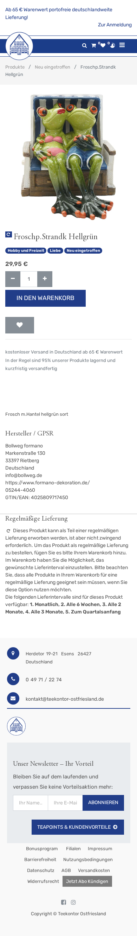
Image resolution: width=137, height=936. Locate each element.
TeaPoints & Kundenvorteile (74, 827)
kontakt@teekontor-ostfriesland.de (65, 699)
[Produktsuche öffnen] (84, 46)
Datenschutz (40, 870)
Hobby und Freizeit (26, 250)
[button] (19, 325)
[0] (93, 45)
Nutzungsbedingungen (88, 859)
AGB (66, 870)
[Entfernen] (12, 279)
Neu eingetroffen (52, 67)
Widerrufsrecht (43, 881)
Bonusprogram (41, 848)
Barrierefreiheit (40, 859)
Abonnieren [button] (103, 803)
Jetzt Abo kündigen (87, 881)
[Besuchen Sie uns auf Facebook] (63, 902)
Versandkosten (94, 870)
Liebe (55, 250)
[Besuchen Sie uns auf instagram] (73, 902)
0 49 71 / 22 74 (44, 680)
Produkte (15, 67)
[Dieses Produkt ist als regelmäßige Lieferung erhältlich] (8, 234)
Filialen (73, 848)
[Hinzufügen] (44, 279)
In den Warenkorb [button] (45, 297)
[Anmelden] (112, 45)
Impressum (100, 848)
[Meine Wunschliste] (102, 45)
